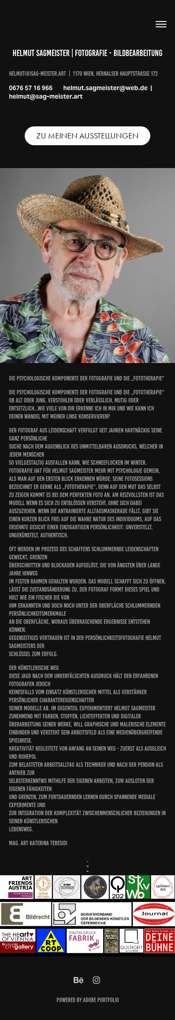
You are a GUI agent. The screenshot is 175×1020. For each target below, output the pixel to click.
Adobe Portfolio (101, 1000)
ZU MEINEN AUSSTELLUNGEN (87, 136)
